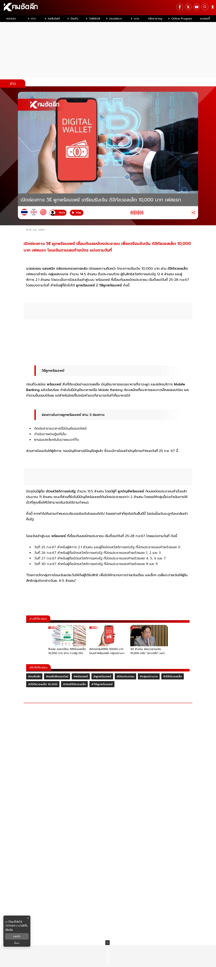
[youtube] (196, 7)
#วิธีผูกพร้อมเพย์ (102, 684)
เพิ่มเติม (9, 929)
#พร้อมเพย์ (81, 677)
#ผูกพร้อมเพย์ (102, 677)
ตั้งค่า (17, 943)
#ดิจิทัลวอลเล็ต (172, 677)
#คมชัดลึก (34, 677)
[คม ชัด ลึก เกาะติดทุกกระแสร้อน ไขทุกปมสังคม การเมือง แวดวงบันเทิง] (108, 8)
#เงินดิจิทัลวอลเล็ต (74, 684)
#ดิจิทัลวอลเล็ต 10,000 (43, 684)
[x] (188, 7)
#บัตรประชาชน (125, 677)
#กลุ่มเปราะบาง (149, 677)
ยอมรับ (16, 936)
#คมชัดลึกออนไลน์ (57, 677)
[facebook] (179, 7)
